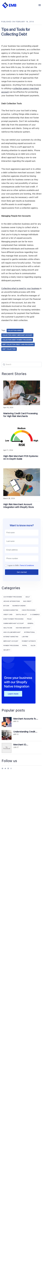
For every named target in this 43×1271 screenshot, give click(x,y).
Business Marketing (10, 610)
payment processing (11, 645)
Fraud (29, 619)
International (29, 632)
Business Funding (19, 606)
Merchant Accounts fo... (25, 718)
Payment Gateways (29, 641)
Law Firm (25, 636)
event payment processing (13, 619)
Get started (22, 572)
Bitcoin (6, 606)
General (30, 623)
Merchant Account (10, 641)
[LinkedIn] (8, 769)
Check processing (28, 610)
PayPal (24, 645)
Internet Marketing (10, 636)
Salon (33, 645)
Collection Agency (15, 330)
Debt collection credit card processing (18, 344)
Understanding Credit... (25, 731)
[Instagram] (11, 769)
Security (6, 650)
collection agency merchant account (17, 335)
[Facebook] (2, 769)
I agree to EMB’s (21, 565)
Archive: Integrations (11, 601)
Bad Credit (27, 601)
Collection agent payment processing (17, 340)
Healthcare (7, 628)
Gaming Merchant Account (13, 623)
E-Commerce (35, 614)
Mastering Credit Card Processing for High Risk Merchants (20, 414)
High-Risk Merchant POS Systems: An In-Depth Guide (20, 457)
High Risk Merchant (23, 628)
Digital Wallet (21, 614)
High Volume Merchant (12, 632)
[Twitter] (5, 769)
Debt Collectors (9, 349)
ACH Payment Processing (12, 597)
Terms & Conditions (27, 565)
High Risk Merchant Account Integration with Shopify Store (18, 505)
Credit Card (7, 614)
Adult (27, 597)
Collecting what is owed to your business (20, 288)
